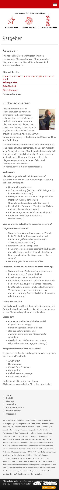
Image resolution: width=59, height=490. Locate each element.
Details (37, 484)
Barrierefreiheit (13, 410)
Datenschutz (11, 404)
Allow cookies (48, 487)
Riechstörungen (10, 89)
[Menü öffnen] (55, 4)
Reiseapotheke (10, 82)
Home (8, 394)
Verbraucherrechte (14, 407)
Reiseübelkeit (9, 86)
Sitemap (9, 401)
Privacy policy (50, 484)
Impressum (10, 413)
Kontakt (9, 398)
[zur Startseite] (30, 20)
